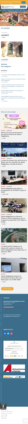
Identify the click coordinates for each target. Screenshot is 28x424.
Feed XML (3, 418)
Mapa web (4, 416)
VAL (24, 10)
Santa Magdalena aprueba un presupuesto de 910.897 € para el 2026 (12, 91)
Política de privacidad (7, 411)
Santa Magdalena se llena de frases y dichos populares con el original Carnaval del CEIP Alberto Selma (13, 98)
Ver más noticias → (7, 288)
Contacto (17, 10)
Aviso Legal (4, 415)
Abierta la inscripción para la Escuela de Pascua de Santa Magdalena (13, 79)
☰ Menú (23, 6)
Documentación (10, 10)
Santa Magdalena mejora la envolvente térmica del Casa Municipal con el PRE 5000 (11, 278)
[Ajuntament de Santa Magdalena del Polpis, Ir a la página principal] (8, 6)
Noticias (4, 64)
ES (21, 10)
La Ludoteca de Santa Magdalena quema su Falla (13, 74)
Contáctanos (4, 410)
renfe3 (5, 35)
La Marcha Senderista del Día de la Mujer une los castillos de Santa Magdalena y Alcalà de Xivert (12, 85)
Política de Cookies (6, 413)
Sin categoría (6, 66)
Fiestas (4, 10)
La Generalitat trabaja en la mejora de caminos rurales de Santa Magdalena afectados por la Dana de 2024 (13, 249)
